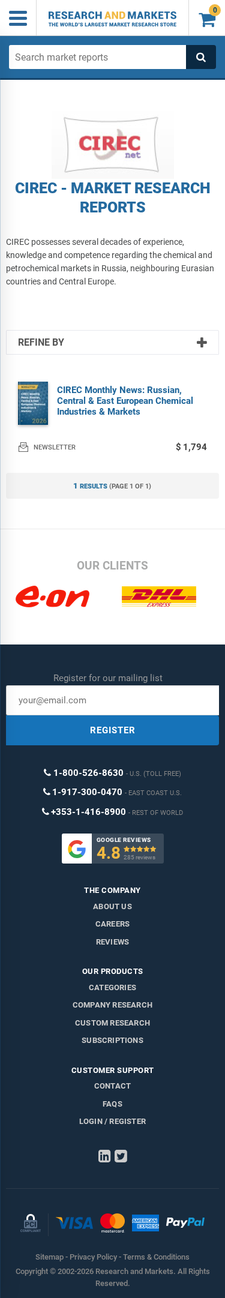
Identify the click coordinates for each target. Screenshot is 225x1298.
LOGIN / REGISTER (112, 1121)
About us (112, 906)
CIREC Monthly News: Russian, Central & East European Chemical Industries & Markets (125, 401)
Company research (112, 1004)
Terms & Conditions (156, 1256)
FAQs (112, 1103)
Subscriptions (112, 1040)
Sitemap (49, 1256)
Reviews (112, 941)
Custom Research (112, 1022)
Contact (112, 1085)
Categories (112, 987)
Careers (112, 923)
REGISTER (113, 730)
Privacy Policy (93, 1256)
